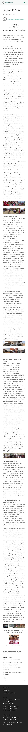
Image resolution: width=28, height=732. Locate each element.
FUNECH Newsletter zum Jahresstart (12, 662)
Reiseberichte (12, 14)
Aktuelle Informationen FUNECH (11, 660)
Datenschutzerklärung (10, 693)
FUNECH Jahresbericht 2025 (10, 665)
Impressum (7, 690)
